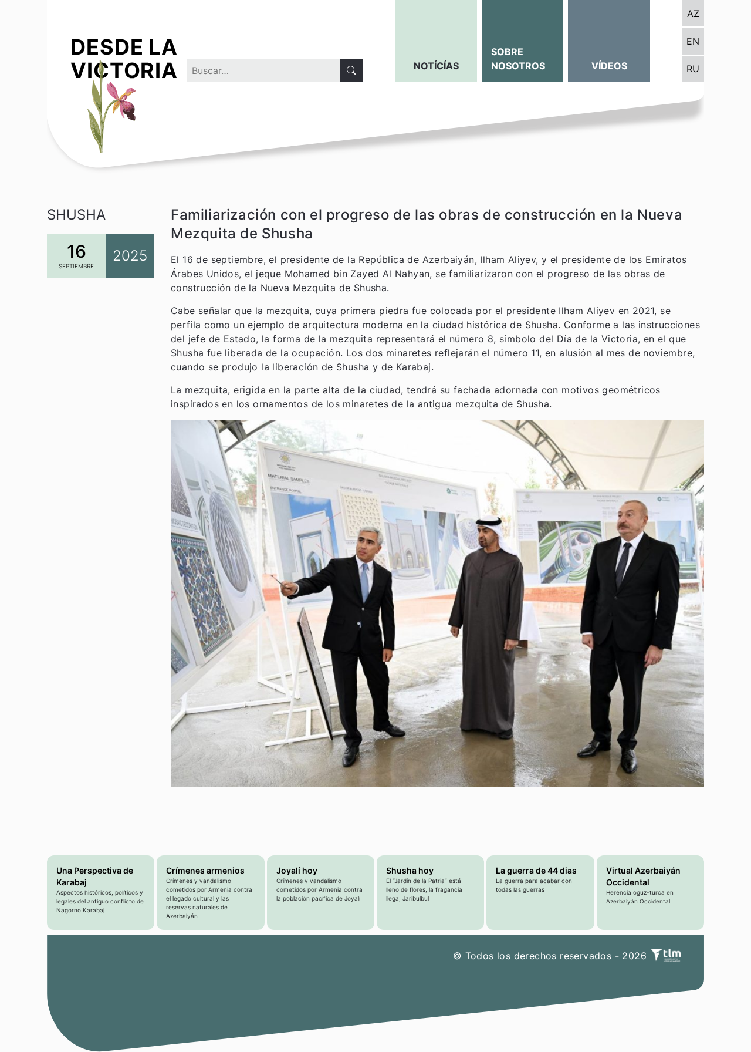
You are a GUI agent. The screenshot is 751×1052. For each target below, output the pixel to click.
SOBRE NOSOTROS (518, 59)
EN (692, 41)
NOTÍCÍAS (436, 66)
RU (692, 69)
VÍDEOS (609, 66)
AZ (693, 13)
